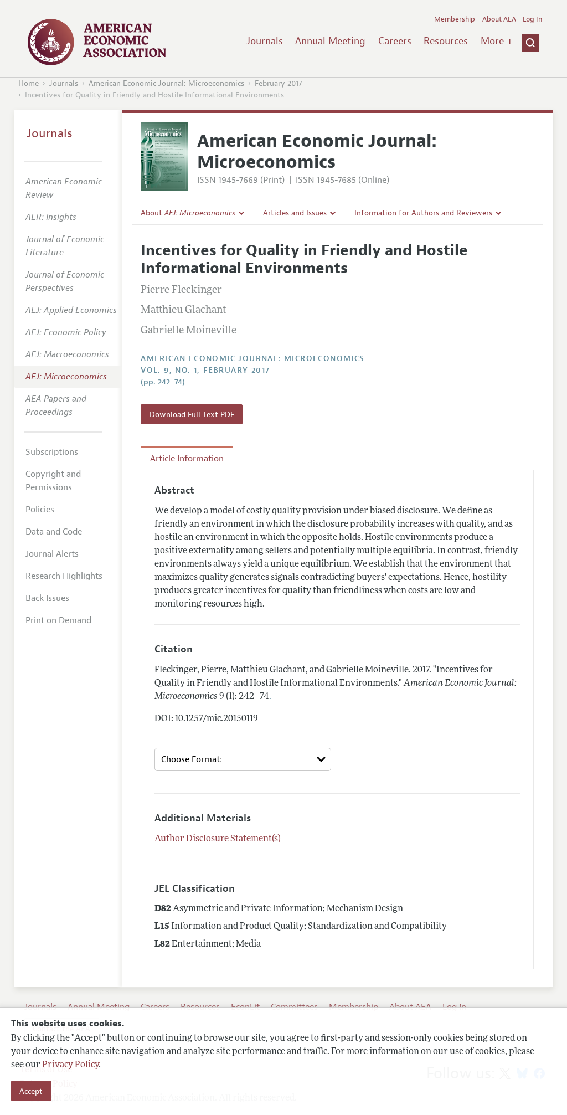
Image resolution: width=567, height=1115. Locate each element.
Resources (446, 41)
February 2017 (278, 83)
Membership (454, 19)
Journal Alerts (52, 553)
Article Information (187, 458)
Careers (394, 41)
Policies (39, 509)
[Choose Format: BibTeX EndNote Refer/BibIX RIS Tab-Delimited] (242, 760)
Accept (31, 1091)
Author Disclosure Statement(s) (217, 839)
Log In (532, 19)
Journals (264, 41)
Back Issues (47, 598)
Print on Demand (58, 620)
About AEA (499, 19)
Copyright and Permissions (53, 481)
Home (28, 83)
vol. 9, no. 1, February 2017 (205, 370)
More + (497, 41)
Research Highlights (63, 576)
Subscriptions (51, 452)
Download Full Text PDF (192, 414)
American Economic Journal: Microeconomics (166, 83)
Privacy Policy (70, 1065)
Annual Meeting (330, 41)
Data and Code (53, 531)
